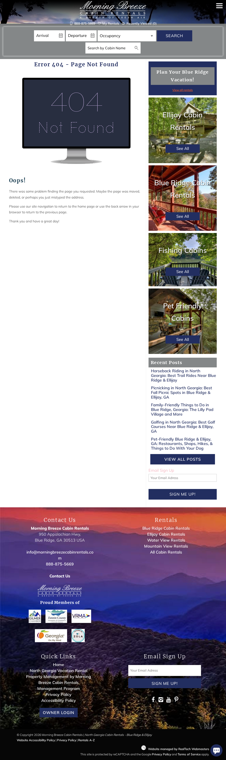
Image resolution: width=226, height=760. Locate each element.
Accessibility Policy (58, 700)
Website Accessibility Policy (36, 740)
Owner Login (58, 712)
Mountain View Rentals (166, 546)
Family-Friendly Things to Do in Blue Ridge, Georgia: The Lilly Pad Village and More (182, 409)
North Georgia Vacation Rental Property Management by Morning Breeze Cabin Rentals (58, 676)
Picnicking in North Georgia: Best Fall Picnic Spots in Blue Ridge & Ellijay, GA (181, 392)
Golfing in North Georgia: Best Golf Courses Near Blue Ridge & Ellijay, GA (183, 427)
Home (58, 664)
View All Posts (182, 459)
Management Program (58, 688)
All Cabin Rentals (166, 552)
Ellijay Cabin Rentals (166, 534)
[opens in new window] (153, 700)
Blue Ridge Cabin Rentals (166, 528)
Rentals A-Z (86, 740)
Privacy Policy (59, 694)
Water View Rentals (166, 540)
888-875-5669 (60, 564)
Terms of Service (189, 754)
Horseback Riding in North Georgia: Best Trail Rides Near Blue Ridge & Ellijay (183, 375)
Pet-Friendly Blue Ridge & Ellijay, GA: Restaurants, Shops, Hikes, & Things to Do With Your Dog (182, 444)
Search (174, 35)
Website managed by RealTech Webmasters (178, 749)
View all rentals (182, 90)
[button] (219, 16)
